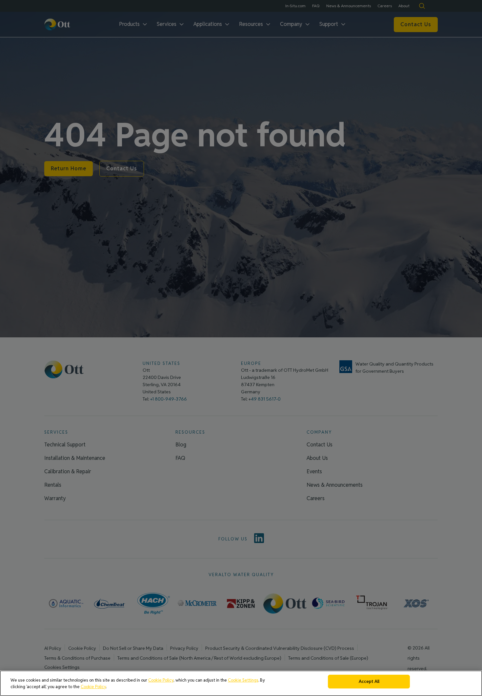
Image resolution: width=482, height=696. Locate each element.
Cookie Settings (243, 680)
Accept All (369, 681)
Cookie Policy (160, 680)
